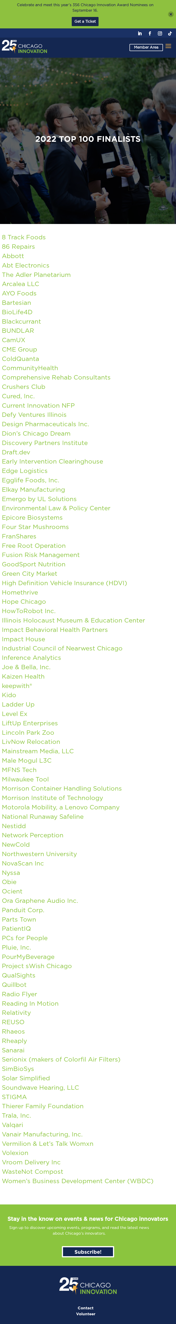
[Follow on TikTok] (170, 33)
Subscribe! (88, 1252)
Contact (86, 1308)
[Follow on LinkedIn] (140, 33)
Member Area (146, 47)
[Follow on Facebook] (150, 33)
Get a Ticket (85, 21)
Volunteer (85, 1314)
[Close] (171, 14)
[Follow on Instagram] (160, 33)
